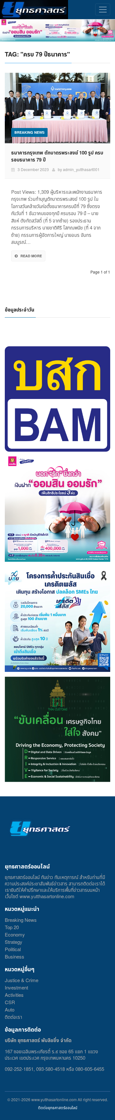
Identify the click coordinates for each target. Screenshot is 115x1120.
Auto (9, 1009)
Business (14, 956)
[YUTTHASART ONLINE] (34, 9)
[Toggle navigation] (102, 9)
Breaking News (21, 919)
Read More (31, 255)
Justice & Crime (21, 980)
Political (13, 949)
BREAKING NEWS (29, 132)
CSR (10, 1002)
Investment (16, 987)
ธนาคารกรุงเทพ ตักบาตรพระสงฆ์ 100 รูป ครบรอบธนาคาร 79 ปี (57, 156)
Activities (14, 994)
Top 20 (12, 927)
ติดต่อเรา (13, 1016)
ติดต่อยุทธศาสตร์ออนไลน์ (57, 1107)
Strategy (13, 941)
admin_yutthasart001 (81, 169)
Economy (15, 934)
